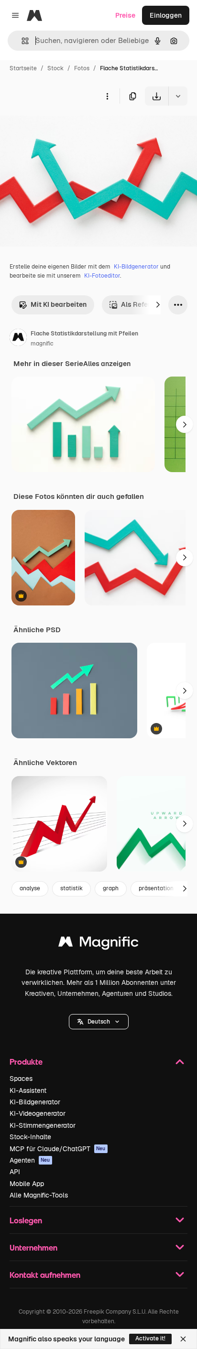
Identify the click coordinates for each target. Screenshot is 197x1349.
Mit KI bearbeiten (59, 304)
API (15, 1171)
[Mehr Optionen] (107, 96)
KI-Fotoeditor (102, 276)
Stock (55, 68)
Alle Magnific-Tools (39, 1195)
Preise (125, 15)
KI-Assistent (28, 1090)
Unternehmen (33, 1247)
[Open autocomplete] (21, 40)
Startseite (23, 68)
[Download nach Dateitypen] (177, 96)
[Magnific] (98, 944)
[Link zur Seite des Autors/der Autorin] (18, 339)
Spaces (21, 1078)
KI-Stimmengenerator (43, 1125)
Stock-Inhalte (30, 1137)
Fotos (81, 68)
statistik (71, 888)
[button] (99, 1021)
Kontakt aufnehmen (45, 1275)
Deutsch (99, 1021)
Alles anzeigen (107, 363)
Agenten (30, 1160)
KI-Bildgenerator (136, 266)
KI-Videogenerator (38, 1113)
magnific (42, 343)
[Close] (183, 1339)
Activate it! (150, 1338)
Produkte (26, 1062)
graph (111, 888)
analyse (30, 888)
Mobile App (27, 1183)
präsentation (156, 888)
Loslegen (26, 1220)
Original (61, 127)
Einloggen (166, 15)
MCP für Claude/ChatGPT (58, 1148)
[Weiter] (157, 304)
